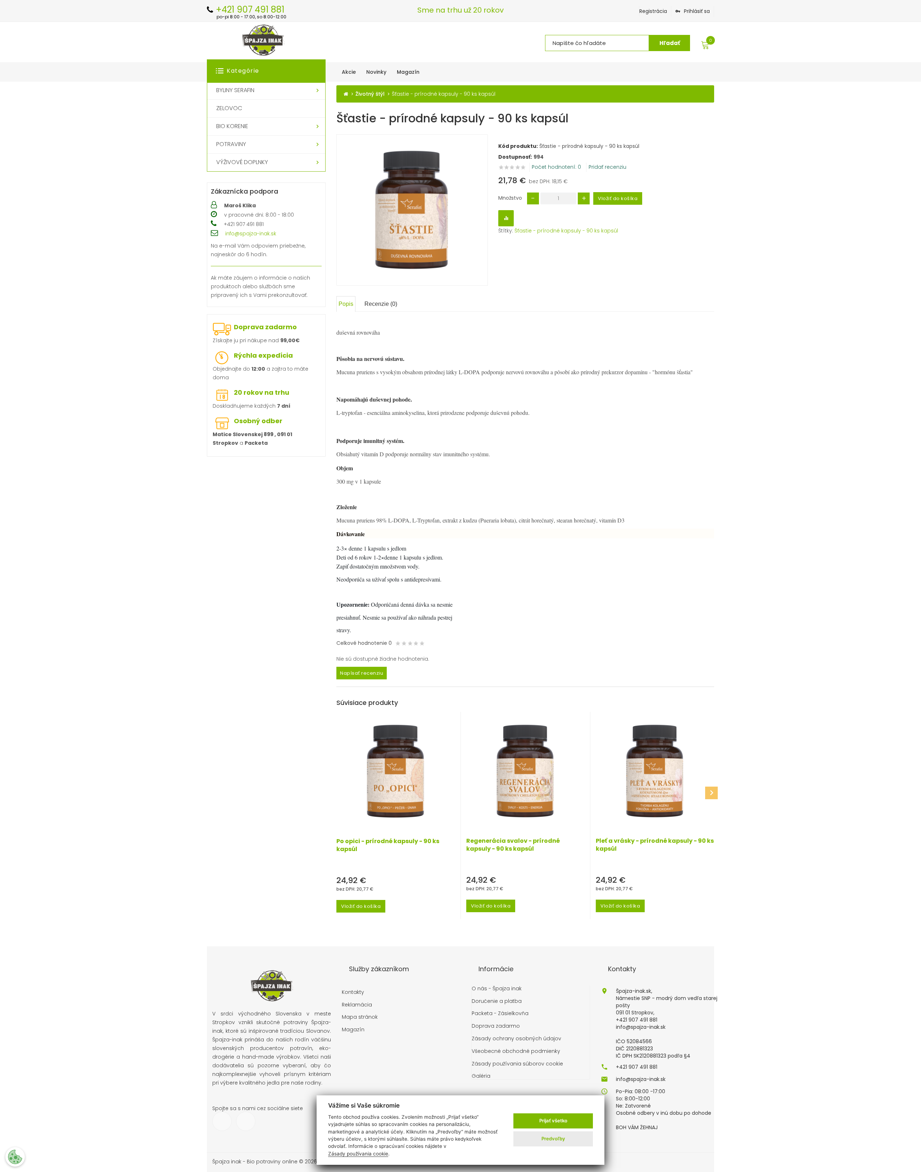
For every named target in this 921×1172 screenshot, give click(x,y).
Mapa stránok (360, 1017)
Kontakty (353, 992)
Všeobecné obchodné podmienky (516, 1051)
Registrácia (653, 11)
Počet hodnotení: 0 (556, 167)
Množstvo (510, 198)
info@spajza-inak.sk (250, 233)
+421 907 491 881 (636, 1067)
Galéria (481, 1076)
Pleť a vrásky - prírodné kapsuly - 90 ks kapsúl (655, 845)
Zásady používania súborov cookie (517, 1064)
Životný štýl (370, 94)
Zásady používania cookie (358, 1154)
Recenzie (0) (380, 304)
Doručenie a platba (497, 1001)
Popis (346, 304)
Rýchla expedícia (263, 355)
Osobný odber (258, 420)
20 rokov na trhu (261, 392)
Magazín (353, 1030)
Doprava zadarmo (265, 326)
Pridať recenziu (607, 167)
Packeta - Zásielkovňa (500, 1013)
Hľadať (669, 43)
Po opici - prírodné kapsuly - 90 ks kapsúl (387, 845)
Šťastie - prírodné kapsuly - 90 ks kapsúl (566, 230)
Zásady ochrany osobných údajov (516, 1039)
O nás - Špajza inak (497, 989)
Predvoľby (553, 1138)
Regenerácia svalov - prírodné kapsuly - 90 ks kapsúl (513, 845)
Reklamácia (357, 1005)
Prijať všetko (553, 1120)
